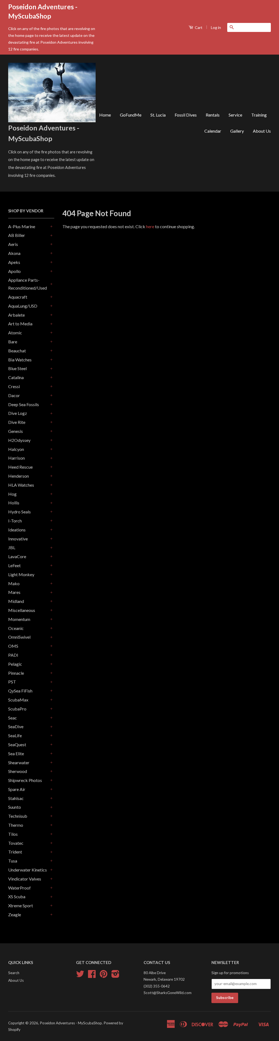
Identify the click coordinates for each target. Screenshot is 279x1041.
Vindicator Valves (24, 878)
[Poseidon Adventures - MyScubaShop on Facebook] (92, 976)
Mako (14, 583)
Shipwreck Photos (25, 780)
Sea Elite (16, 753)
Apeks (14, 262)
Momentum (19, 619)
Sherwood (17, 771)
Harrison (16, 457)
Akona (14, 253)
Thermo (15, 825)
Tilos (13, 834)
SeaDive (15, 726)
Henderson (18, 475)
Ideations (17, 529)
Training (259, 114)
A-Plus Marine (21, 226)
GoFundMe (130, 114)
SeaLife (15, 735)
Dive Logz (17, 413)
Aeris (13, 244)
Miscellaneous (21, 610)
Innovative (18, 538)
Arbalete (16, 314)
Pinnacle (16, 673)
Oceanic (16, 628)
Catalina (16, 377)
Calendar (212, 130)
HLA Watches (21, 484)
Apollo (14, 271)
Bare (12, 341)
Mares (14, 592)
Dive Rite (16, 422)
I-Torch (15, 520)
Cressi (14, 386)
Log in (216, 27)
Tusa (12, 860)
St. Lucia (158, 114)
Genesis (15, 431)
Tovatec (15, 843)
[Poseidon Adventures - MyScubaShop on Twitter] (80, 976)
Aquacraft (17, 296)
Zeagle (14, 914)
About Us (262, 130)
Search (13, 973)
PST (12, 681)
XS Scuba (16, 896)
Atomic (15, 332)
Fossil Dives (186, 114)
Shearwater (18, 762)
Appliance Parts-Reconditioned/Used (27, 283)
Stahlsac (16, 798)
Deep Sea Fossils (23, 404)
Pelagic (15, 664)
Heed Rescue (20, 466)
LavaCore (17, 556)
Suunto (14, 807)
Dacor (14, 395)
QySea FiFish (20, 690)
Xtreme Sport (20, 905)
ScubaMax (18, 699)
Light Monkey (21, 574)
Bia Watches (20, 359)
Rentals (213, 114)
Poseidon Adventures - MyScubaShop (71, 1023)
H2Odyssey (19, 440)
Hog (12, 493)
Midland (16, 601)
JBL (11, 547)
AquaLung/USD (22, 305)
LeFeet (14, 565)
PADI (13, 655)
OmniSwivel (19, 637)
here (150, 226)
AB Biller (16, 235)
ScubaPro (17, 708)
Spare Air (16, 789)
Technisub (17, 816)
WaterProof (19, 887)
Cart (198, 27)
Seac (12, 717)
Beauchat (17, 350)
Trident (15, 851)
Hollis (13, 502)
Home (105, 114)
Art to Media (20, 323)
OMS (13, 646)
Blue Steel (17, 368)
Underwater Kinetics (27, 869)
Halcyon (16, 449)
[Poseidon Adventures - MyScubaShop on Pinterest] (103, 976)
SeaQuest (17, 744)
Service (235, 114)
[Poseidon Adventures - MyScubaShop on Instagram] (115, 976)
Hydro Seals (19, 511)
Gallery (237, 130)
